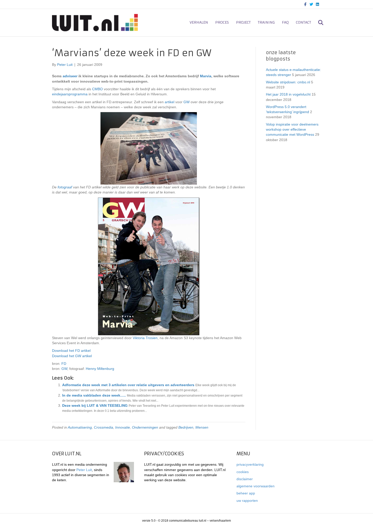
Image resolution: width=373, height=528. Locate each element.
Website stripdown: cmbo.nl (288, 82)
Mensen (201, 427)
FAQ (285, 22)
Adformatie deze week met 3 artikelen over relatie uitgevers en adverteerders (128, 385)
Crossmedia (103, 427)
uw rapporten (247, 501)
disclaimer (244, 479)
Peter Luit (84, 470)
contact (303, 22)
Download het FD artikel (71, 351)
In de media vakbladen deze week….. (94, 395)
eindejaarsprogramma (70, 94)
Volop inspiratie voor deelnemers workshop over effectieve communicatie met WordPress (292, 129)
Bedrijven (185, 427)
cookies (242, 472)
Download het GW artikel (72, 356)
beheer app (245, 493)
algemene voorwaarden (255, 486)
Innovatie (122, 427)
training (266, 22)
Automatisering (80, 427)
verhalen (199, 22)
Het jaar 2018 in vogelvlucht (288, 94)
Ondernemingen (145, 427)
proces (222, 22)
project (243, 22)
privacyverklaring (250, 464)
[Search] (318, 22)
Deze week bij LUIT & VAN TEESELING (95, 405)
